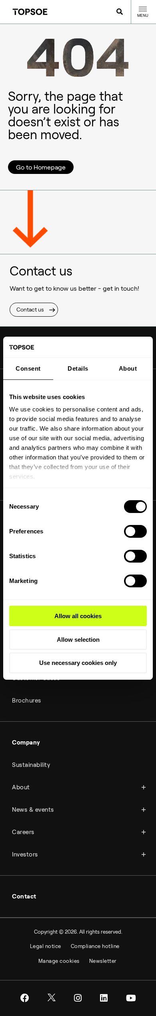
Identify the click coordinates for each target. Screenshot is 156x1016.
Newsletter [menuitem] (103, 961)
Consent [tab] (28, 368)
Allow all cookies (78, 616)
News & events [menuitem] (33, 809)
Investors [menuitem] (25, 854)
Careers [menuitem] (23, 832)
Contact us (30, 309)
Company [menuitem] (26, 742)
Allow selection (78, 639)
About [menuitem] (21, 787)
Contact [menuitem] (24, 896)
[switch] (135, 531)
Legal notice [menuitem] (45, 946)
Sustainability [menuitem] (31, 765)
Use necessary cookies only (78, 662)
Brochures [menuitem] (26, 700)
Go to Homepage (41, 167)
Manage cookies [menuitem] (59, 961)
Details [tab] (78, 368)
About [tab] (128, 368)
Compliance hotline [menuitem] (95, 946)
